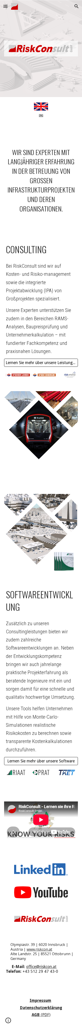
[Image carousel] (41, 375)
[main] (41, 115)
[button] (5, 6)
